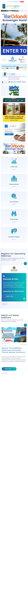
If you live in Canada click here (14, 1)
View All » (14, 169)
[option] (14, 284)
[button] (3, 33)
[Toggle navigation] (24, 5)
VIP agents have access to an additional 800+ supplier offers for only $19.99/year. (14, 78)
